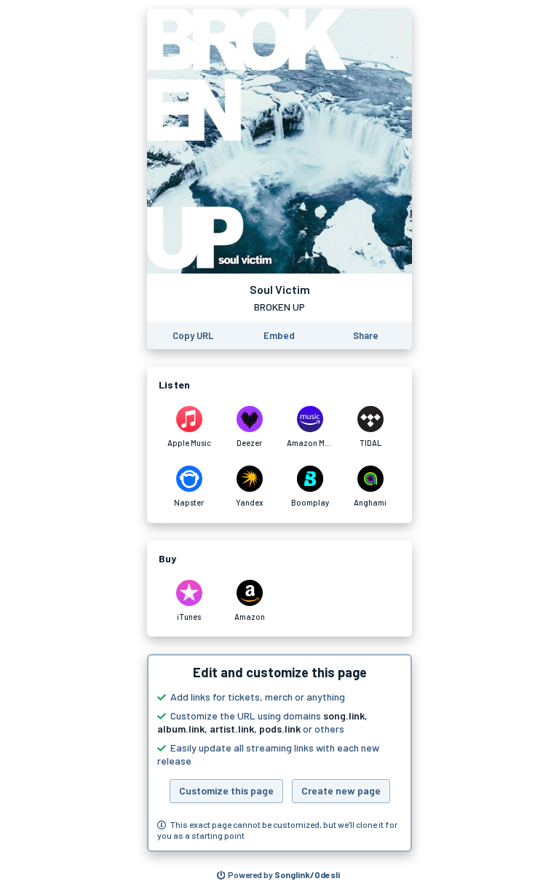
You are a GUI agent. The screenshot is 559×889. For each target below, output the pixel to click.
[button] (279, 753)
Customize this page (226, 790)
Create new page (341, 790)
